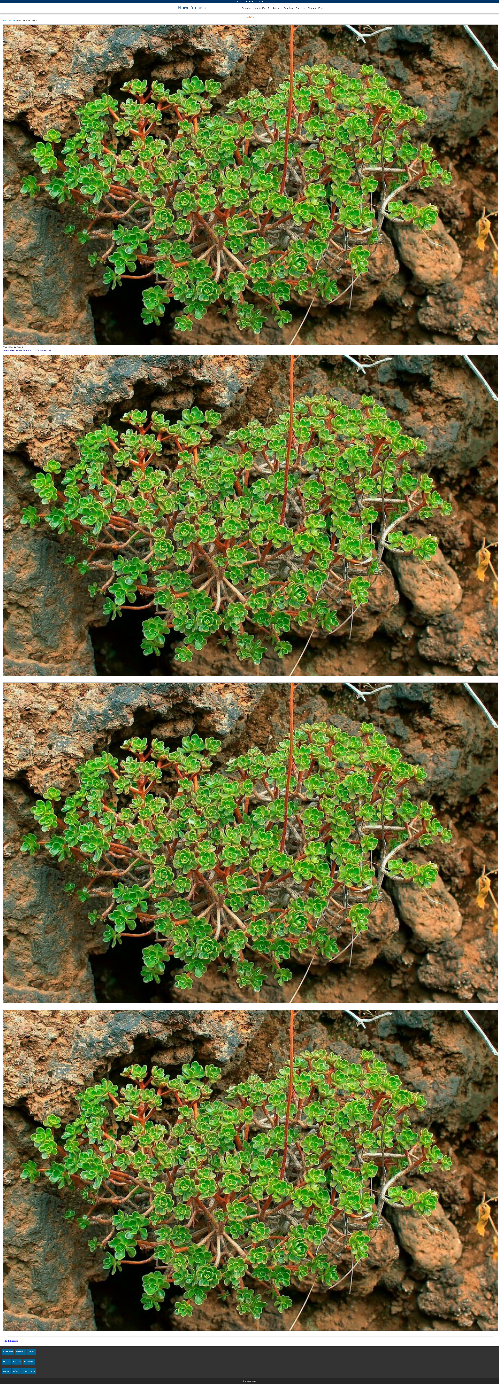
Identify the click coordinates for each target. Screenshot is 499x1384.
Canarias (246, 8)
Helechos (6, 1371)
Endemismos (28, 1361)
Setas (33, 1371)
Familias (288, 8)
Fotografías (17, 1361)
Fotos (321, 8)
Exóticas (16, 1371)
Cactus (24, 1371)
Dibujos (312, 8)
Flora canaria (9, 20)
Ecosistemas (274, 8)
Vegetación (259, 8)
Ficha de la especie (10, 1341)
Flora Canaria (191, 8)
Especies (300, 8)
